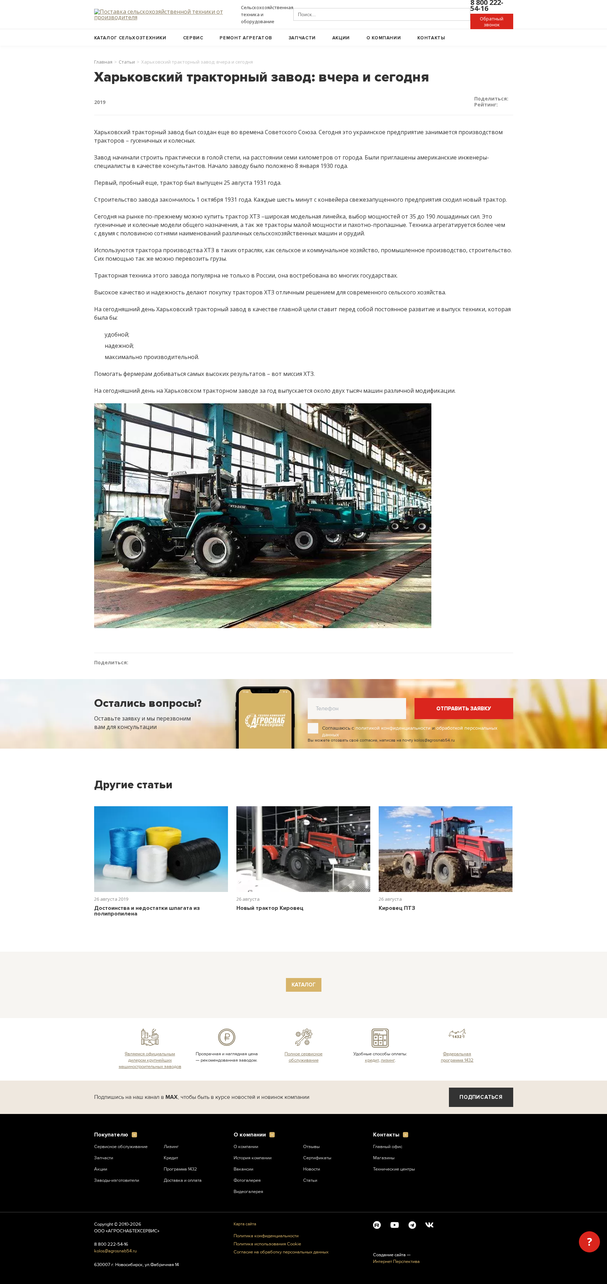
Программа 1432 (180, 1169)
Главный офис (387, 1146)
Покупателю (111, 1135)
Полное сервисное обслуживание (303, 1057)
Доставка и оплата (183, 1180)
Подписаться (480, 1097)
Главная (103, 62)
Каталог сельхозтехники (130, 38)
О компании (383, 38)
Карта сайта (245, 1224)
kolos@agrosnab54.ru (115, 1251)
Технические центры (394, 1169)
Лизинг (171, 1146)
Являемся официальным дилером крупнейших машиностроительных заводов (150, 1060)
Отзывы (311, 1146)
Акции (341, 38)
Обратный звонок (491, 21)
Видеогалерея (248, 1191)
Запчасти (302, 38)
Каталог (304, 985)
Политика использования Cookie (267, 1244)
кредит (372, 1060)
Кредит (171, 1158)
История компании (253, 1158)
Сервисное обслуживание (121, 1146)
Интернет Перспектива (396, 1261)
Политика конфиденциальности (266, 1236)
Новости (311, 1169)
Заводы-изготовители (116, 1180)
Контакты (431, 38)
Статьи (127, 62)
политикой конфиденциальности (393, 728)
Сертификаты (317, 1158)
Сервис (193, 38)
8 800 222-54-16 (111, 1244)
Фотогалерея (247, 1180)
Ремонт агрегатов (246, 38)
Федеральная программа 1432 (457, 1057)
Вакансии (243, 1169)
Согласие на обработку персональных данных (281, 1252)
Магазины (383, 1158)
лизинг (388, 1060)
